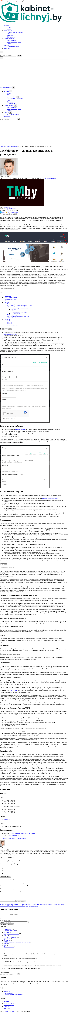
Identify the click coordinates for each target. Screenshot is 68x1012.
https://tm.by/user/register (11, 334)
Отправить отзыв (20, 901)
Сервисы (9, 43)
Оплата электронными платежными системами (20, 305)
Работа (6, 943)
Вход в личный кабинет (11, 297)
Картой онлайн (13, 317)
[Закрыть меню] (13, 87)
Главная (2, 146)
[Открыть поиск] (1, 52)
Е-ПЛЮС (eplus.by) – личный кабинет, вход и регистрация (19, 962)
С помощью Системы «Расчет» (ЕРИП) (19, 316)
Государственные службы (15, 32)
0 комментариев (51, 178)
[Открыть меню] (1, 57)
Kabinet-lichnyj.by (10, 1011)
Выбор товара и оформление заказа (21, 308)
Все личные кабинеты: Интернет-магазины (13, 838)
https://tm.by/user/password (50, 498)
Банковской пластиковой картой (17, 306)
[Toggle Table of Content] (1, 293)
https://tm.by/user (10, 208)
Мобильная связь (12, 40)
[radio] (36, 867)
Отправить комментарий (7, 924)
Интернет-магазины (13, 46)
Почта (10, 322)
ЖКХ (8, 34)
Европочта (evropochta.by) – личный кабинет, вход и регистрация (21, 958)
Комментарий (4, 919)
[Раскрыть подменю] (10, 91)
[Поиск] (18, 119)
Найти (19, 55)
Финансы (6, 25)
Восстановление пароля (11, 299)
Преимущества (16, 313)
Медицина (10, 35)
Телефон (11, 320)
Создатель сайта (8, 993)
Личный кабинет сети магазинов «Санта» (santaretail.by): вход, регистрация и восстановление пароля (30, 965)
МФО (9, 29)
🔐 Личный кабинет (11, 212)
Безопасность (16, 310)
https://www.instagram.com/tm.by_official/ (23, 833)
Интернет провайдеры (14, 42)
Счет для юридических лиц (16, 315)
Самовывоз (8, 300)
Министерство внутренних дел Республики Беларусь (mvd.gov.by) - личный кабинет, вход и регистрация (31, 953)
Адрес (10, 323)
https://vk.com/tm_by (14, 835)
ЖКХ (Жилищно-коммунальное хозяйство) (17, 942)
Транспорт (7, 48)
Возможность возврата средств (20, 312)
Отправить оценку (5, 876)
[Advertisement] (34, 72)
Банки (9, 27)
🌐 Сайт (2, 212)
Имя (2, 920)
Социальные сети (13, 325)
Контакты (7, 319)
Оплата (7, 302)
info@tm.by (14, 690)
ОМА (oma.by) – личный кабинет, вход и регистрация (17, 968)
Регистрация (8, 296)
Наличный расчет (13, 304)
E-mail (2, 922)
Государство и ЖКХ (10, 30)
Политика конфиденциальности (13, 994)
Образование (11, 37)
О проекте (7, 991)
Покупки (6, 45)
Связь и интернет (9, 38)
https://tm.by (7, 207)
